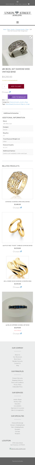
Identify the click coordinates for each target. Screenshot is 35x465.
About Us (17, 355)
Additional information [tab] (11, 113)
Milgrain (23, 104)
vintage (28, 104)
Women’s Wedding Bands (17, 425)
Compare (6, 92)
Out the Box (20, 461)
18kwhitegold (9, 104)
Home (4, 29)
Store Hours (17, 359)
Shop (8, 29)
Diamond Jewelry (20, 29)
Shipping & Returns (17, 380)
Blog (17, 365)
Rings (27, 29)
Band (15, 104)
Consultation (17, 406)
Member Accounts (17, 361)
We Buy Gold (17, 401)
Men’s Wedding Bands (17, 427)
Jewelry (13, 29)
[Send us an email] (17, 1)
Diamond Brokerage (17, 423)
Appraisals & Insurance (17, 408)
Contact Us (17, 363)
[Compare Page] (10, 92)
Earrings (17, 431)
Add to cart (16, 86)
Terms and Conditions (17, 382)
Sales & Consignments (17, 410)
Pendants (17, 433)
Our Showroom (17, 357)
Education (17, 404)
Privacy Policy (17, 384)
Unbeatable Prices (18, 387)
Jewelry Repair (17, 399)
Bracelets (17, 429)
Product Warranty (17, 378)
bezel (18, 104)
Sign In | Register (10, 4)
